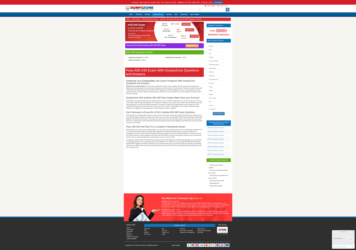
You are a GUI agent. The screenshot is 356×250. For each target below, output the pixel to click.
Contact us (130, 235)
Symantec (212, 76)
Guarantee (169, 14)
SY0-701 (164, 230)
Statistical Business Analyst (150, 19)
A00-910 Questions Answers (216, 135)
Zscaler (211, 105)
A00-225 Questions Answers (216, 146)
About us (129, 233)
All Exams (147, 14)
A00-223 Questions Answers (216, 143)
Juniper (211, 57)
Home (131, 14)
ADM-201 (147, 228)
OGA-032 (182, 228)
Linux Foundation (213, 61)
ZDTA (163, 234)
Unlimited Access (158, 14)
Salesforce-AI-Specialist (204, 230)
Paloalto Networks (214, 64)
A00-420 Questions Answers (216, 131)
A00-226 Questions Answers (216, 150)
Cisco (210, 50)
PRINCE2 (211, 72)
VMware (211, 83)
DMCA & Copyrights (132, 237)
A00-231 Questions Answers (216, 154)
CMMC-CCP (165, 232)
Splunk (211, 94)
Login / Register (211, 5)
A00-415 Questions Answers (216, 127)
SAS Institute (136, 19)
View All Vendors (218, 113)
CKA (145, 230)
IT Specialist (212, 109)
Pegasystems (212, 68)
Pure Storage (212, 98)
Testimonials (183, 14)
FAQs (176, 14)
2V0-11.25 (147, 234)
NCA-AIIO (200, 232)
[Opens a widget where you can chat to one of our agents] (343, 239)
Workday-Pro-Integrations (187, 232)
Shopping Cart (223, 5)
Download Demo (192, 45)
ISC (210, 53)
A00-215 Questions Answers (216, 139)
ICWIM (146, 232)
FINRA (211, 90)
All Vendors (139, 14)
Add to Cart (186, 24)
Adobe (211, 46)
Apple (210, 87)
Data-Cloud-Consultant (186, 230)
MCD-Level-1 (201, 228)
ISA (210, 102)
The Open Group (213, 79)
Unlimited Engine (131, 238)
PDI (163, 228)
